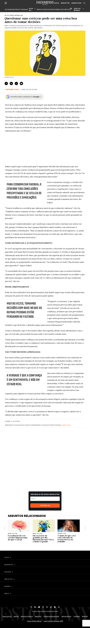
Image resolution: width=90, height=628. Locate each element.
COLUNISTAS (45, 9)
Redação (38, 616)
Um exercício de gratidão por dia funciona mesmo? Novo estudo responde (43, 538)
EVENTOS (66, 9)
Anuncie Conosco (27, 616)
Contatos (76, 616)
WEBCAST (59, 9)
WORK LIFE (31, 9)
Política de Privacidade (51, 616)
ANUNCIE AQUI (76, 3)
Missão (16, 616)
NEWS (39, 9)
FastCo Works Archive (34, 621)
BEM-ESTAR (12, 533)
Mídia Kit (85, 616)
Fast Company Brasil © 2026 (53, 621)
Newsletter (65, 3)
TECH (7, 9)
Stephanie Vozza (12, 89)
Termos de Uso (66, 616)
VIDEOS (53, 9)
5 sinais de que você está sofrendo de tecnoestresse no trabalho (67, 538)
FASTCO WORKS (77, 9)
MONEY (12, 9)
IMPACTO (18, 9)
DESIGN (25, 9)
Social (56, 3)
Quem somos (7, 616)
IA (9, 9)
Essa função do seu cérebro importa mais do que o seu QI (18, 537)
